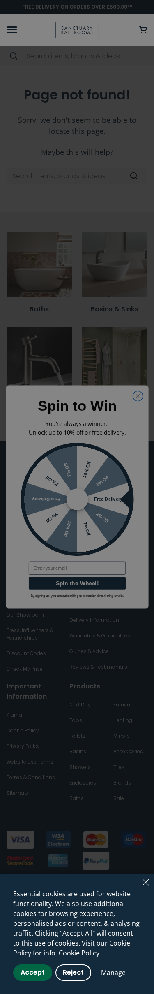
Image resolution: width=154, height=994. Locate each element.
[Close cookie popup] (146, 882)
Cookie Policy (79, 952)
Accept (33, 972)
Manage (113, 972)
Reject (73, 972)
